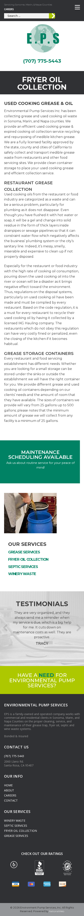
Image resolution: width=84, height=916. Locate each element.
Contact (11, 800)
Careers (9, 9)
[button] (5, 627)
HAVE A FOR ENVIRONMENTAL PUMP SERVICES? (42, 680)
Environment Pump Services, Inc (43, 38)
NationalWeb (56, 911)
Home (8, 785)
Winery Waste (22, 574)
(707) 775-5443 (42, 61)
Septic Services (23, 567)
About (9, 790)
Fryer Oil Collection (28, 559)
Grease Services (24, 552)
